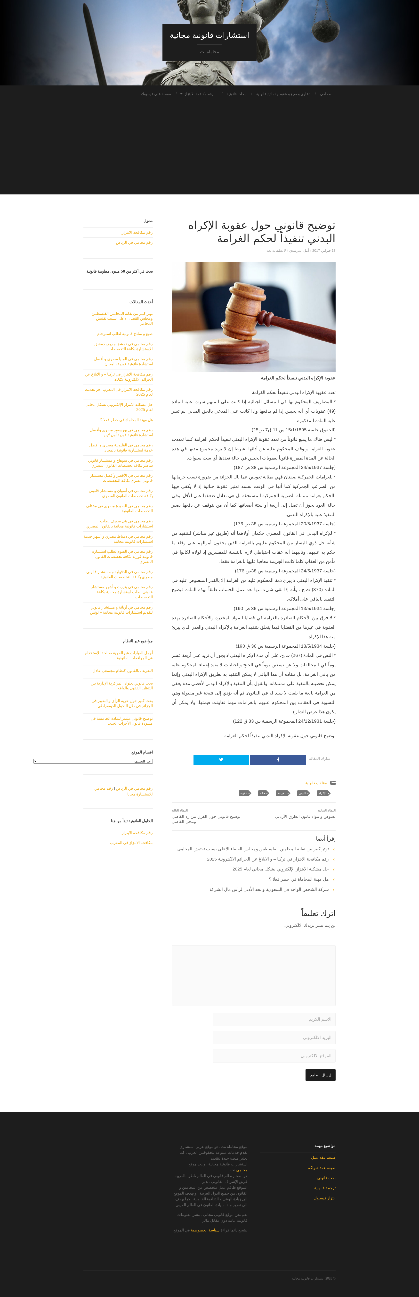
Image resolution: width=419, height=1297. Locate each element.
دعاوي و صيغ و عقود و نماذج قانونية (283, 94)
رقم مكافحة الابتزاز (199, 94)
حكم (262, 793)
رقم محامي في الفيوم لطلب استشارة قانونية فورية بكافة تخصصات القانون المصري (122, 556)
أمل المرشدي (299, 250)
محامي (325, 94)
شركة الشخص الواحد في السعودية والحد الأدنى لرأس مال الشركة (269, 889)
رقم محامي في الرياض (134, 242)
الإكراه (322, 793)
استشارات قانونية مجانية (209, 35)
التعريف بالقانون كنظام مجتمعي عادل (123, 671)
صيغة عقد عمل (323, 1157)
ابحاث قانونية (237, 94)
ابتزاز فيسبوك (325, 1198)
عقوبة (243, 793)
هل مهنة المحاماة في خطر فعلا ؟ (299, 879)
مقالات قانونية (316, 783)
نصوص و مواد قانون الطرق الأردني (305, 814)
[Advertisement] (209, 160)
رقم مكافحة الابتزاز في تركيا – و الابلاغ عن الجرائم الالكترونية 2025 (268, 859)
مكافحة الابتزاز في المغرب (131, 843)
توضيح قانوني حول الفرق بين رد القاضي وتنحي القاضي (206, 816)
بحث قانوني (326, 1178)
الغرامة (282, 793)
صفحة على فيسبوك (156, 94)
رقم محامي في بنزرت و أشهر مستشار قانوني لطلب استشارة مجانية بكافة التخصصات (122, 592)
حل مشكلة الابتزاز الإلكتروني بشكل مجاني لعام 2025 (281, 869)
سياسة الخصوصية (205, 1230)
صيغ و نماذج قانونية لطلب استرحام (125, 334)
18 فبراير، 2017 (324, 250)
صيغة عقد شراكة (322, 1168)
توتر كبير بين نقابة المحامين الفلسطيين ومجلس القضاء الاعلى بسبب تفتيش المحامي (253, 848)
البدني (302, 793)
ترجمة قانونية (325, 1188)
